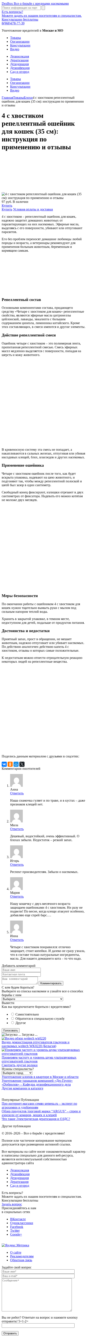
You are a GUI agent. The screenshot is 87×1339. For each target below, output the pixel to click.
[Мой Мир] (16, 764)
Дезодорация (19, 64)
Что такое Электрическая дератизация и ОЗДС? (36, 1119)
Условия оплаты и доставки (33, 209)
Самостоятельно (27, 1014)
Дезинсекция (19, 56)
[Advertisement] (43, 174)
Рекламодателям (22, 1256)
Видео (14, 49)
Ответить (17, 793)
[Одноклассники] (10, 764)
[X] (21, 764)
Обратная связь (21, 1260)
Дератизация (19, 60)
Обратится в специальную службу (40, 1018)
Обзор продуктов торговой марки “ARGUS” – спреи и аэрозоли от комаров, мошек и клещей (41, 1113)
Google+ (16, 1234)
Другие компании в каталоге (22, 1088)
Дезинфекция (20, 68)
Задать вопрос (12, 1204)
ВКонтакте (18, 1219)
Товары (15, 38)
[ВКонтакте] (4, 764)
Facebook (16, 1227)
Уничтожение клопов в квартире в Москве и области (40, 1077)
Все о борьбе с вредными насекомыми (35, 3)
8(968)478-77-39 (13, 23)
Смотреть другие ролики (20, 1065)
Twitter (15, 1230)
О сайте (15, 1252)
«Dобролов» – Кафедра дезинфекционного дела (36, 1084)
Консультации (20, 45)
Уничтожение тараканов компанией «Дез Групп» (37, 1080)
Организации (20, 41)
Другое (20, 1023)
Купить (7, 205)
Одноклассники (21, 1223)
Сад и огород (19, 71)
